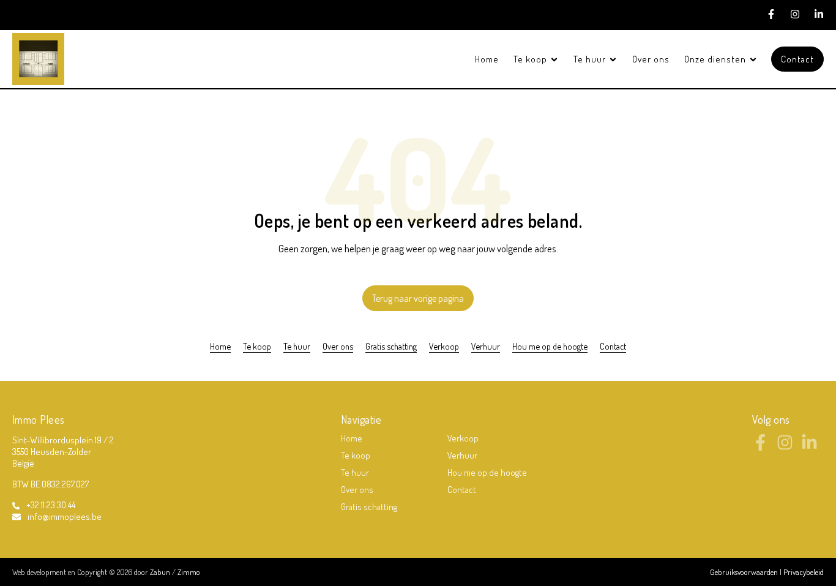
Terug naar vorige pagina (418, 298)
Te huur (296, 345)
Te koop (257, 345)
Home (487, 59)
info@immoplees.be (65, 516)
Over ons (651, 59)
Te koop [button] (531, 59)
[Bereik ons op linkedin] (809, 447)
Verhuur (485, 345)
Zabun (160, 572)
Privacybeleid (803, 572)
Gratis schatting (391, 345)
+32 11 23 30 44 (50, 505)
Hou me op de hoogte (550, 345)
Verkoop (444, 345)
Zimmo (188, 572)
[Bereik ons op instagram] (785, 447)
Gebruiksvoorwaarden (745, 572)
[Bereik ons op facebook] (760, 447)
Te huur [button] (590, 59)
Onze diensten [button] (716, 59)
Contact (797, 59)
